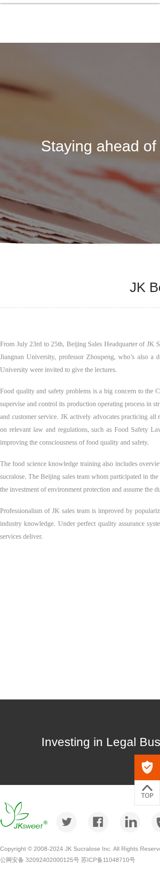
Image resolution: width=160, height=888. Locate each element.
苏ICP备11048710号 (108, 859)
